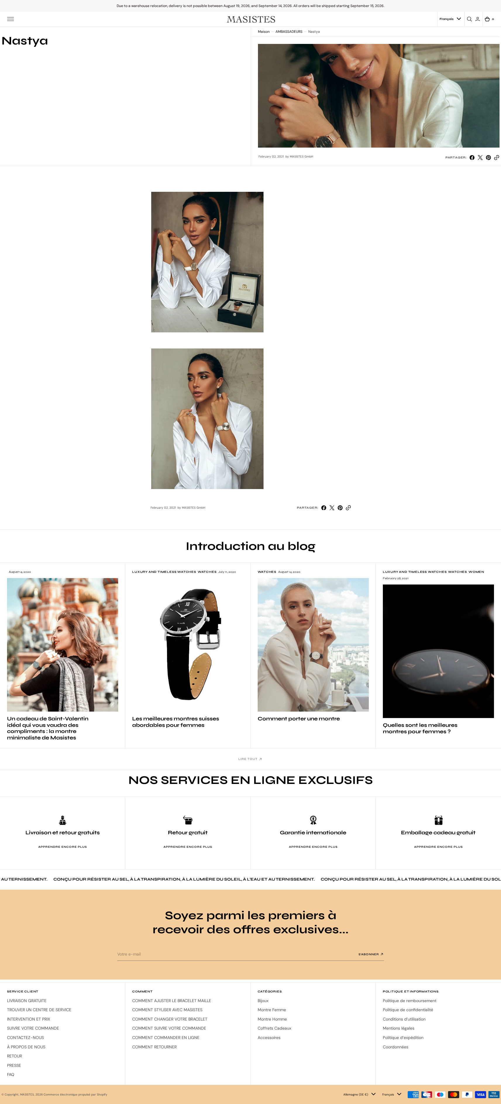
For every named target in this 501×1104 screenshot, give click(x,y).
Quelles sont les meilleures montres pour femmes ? (420, 728)
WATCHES (207, 572)
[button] (10, 19)
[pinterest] (488, 157)
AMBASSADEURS (289, 31)
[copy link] (497, 157)
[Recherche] (470, 19)
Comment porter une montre (299, 719)
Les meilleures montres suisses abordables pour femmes (175, 722)
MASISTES (27, 1094)
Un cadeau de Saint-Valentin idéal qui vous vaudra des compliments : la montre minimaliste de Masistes (47, 728)
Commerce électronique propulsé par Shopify (75, 1094)
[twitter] (480, 157)
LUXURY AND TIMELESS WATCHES (164, 572)
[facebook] (472, 157)
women (476, 572)
